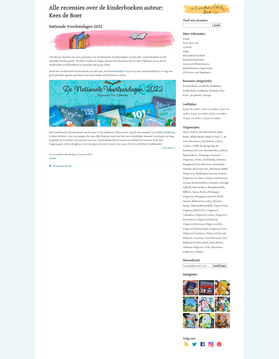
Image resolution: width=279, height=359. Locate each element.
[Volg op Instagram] (210, 344)
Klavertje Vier (200, 168)
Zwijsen (199, 251)
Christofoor (208, 141)
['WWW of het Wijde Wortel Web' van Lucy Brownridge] (190, 304)
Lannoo (209, 178)
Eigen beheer (190, 155)
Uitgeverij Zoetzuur (194, 233)
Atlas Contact (190, 132)
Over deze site (191, 43)
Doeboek (213, 90)
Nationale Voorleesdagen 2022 (75, 26)
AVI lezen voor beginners (197, 72)
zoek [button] (217, 25)
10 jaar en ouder (192, 118)
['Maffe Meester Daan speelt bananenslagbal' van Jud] (206, 320)
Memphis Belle (216, 187)
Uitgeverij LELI (213, 224)
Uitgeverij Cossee (204, 214)
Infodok (187, 168)
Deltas (223, 150)
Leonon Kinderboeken (195, 182)
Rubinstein (198, 201)
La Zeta (199, 178)
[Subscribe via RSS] (186, 345)
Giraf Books (209, 159)
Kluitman (215, 168)
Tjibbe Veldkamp (166, 132)
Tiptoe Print (220, 205)
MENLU (187, 192)
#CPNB (52, 158)
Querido (211, 196)
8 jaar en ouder (217, 113)
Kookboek (215, 86)
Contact (187, 47)
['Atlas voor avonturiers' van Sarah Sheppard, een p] (190, 320)
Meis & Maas (199, 187)
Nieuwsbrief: (191, 260)
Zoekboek (202, 90)
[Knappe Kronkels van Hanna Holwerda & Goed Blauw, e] (206, 304)
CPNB (195, 146)
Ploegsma (200, 196)
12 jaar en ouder (212, 118)
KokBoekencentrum (206, 173)
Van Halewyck (213, 238)
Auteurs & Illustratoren (196, 64)
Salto (208, 201)
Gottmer (221, 159)
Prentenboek (190, 86)
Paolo (203, 192)
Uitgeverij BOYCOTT (194, 210)
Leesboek (204, 86)
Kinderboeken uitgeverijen (198, 68)
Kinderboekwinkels (193, 60)
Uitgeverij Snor (218, 228)
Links (186, 51)
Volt (207, 247)
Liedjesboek (189, 90)
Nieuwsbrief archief (194, 55)
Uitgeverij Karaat (216, 233)
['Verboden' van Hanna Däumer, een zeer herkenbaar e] (206, 287)
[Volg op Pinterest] (219, 345)
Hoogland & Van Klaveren (197, 164)
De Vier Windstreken (206, 150)
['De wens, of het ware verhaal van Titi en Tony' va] (222, 287)
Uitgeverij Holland (206, 219)
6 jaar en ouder (199, 113)
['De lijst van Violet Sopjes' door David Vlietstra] (222, 304)
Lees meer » (169, 147)
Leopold (213, 182)
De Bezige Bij (207, 146)
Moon (195, 192)
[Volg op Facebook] (202, 345)
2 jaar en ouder (209, 109)
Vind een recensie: (195, 20)
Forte (198, 159)
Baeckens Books (207, 132)
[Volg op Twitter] (194, 345)
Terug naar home (61, 166)
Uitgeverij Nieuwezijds (195, 228)
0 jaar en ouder (191, 109)
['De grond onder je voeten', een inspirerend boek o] (222, 320)
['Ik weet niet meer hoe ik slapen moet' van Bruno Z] (190, 287)
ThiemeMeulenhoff (201, 205)
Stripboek (195, 95)
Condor (187, 146)
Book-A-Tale (212, 136)
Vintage (206, 95)
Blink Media (197, 136)
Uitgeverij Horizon (193, 224)
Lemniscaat (220, 178)
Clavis (219, 141)
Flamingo (204, 155)
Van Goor (199, 238)
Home (186, 39)
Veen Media (216, 242)
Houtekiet (218, 164)
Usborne (187, 238)
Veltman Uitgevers (193, 247)
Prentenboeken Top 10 (120, 71)
